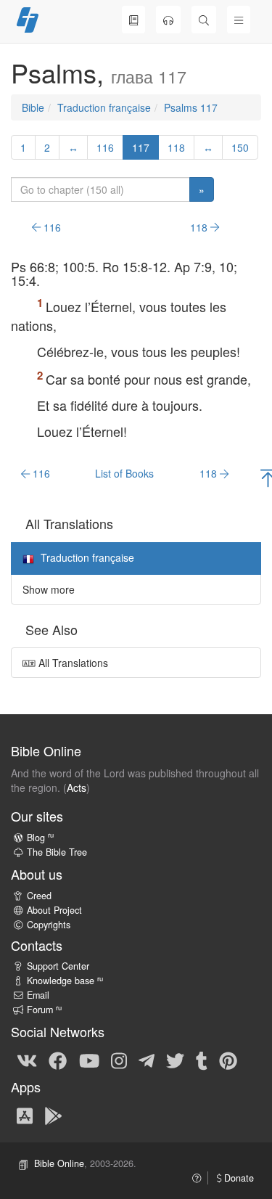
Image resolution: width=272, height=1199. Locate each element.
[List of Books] (133, 19)
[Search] (203, 19)
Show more (48, 589)
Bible (33, 107)
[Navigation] (238, 19)
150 (240, 147)
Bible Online (59, 1163)
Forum (44, 1009)
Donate (237, 1177)
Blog (40, 837)
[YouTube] (89, 1060)
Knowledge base (65, 980)
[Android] (53, 1115)
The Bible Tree (57, 852)
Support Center (58, 966)
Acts (76, 787)
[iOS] (25, 1115)
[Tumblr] (201, 1060)
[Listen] (168, 19)
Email (38, 995)
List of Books (124, 473)
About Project (54, 910)
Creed (39, 895)
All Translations (72, 662)
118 (176, 147)
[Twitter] (175, 1060)
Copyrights (48, 924)
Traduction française (104, 107)
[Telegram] (146, 1060)
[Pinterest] (228, 1060)
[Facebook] (58, 1060)
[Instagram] (119, 1060)
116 (105, 147)
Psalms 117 (191, 107)
